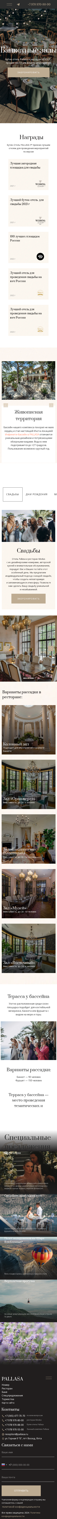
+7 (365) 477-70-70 (15, 1415)
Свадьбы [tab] (12, 494)
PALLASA (12, 1379)
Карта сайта (8, 1402)
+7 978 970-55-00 (14, 1429)
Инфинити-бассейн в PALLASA (22, 434)
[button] (28, 72)
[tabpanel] (28, 417)
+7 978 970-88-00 (39, 4)
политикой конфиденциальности (21, 1506)
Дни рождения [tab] (37, 494)
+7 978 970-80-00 (14, 1420)
